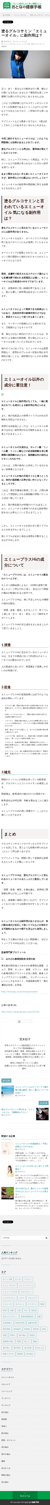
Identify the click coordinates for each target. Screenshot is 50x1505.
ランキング (5, 1405)
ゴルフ (21, 1298)
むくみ (18, 1279)
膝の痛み (17, 1348)
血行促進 (28, 1348)
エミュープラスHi (23, 44)
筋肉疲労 (17, 1329)
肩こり (27, 1341)
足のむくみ (39, 1348)
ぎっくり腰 (7, 1279)
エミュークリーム (26, 1285)
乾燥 (42, 1304)
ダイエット (19, 1304)
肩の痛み (5, 1447)
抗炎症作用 (19, 1323)
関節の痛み (5, 1475)
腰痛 (35, 1341)
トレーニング (6, 1391)
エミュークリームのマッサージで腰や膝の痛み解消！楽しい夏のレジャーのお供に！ (31, 1090)
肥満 (19, 1341)
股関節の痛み (8, 1341)
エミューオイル (21, 41)
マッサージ (32, 1304)
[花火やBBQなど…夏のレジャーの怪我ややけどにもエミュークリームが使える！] (7, 1193)
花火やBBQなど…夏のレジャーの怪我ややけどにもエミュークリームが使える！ (31, 1191)
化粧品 (34, 1310)
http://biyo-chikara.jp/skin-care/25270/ (20, 1011)
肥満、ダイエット (8, 1440)
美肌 (5, 1335)
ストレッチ (7, 1304)
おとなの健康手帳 (32, 1502)
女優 (39, 1316)
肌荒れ (32, 1335)
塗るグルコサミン (38, 44)
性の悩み (5, 1412)
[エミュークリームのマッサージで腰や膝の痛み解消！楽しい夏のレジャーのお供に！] (7, 1091)
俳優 (12, 1310)
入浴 (19, 1310)
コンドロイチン (9, 1298)
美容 (44, 1329)
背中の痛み (5, 1454)
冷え (26, 1310)
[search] (46, 1238)
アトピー (28, 1279)
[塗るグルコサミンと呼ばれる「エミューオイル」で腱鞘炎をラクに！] (42, 1114)
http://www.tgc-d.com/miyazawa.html (19, 991)
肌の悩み (22, 1335)
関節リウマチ (8, 1354)
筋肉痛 (27, 1329)
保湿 (5, 1310)
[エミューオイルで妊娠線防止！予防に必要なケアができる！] (7, 1148)
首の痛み (29, 1354)
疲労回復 (6, 1329)
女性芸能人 (7, 1323)
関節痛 (3, 46)
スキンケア (32, 1298)
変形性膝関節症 (27, 1316)
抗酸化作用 (32, 1323)
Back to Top (25, 1496)
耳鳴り (12, 1335)
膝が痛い (6, 1348)
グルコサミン (26, 1292)
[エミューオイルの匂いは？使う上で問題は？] (7, 1171)
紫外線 (36, 1329)
